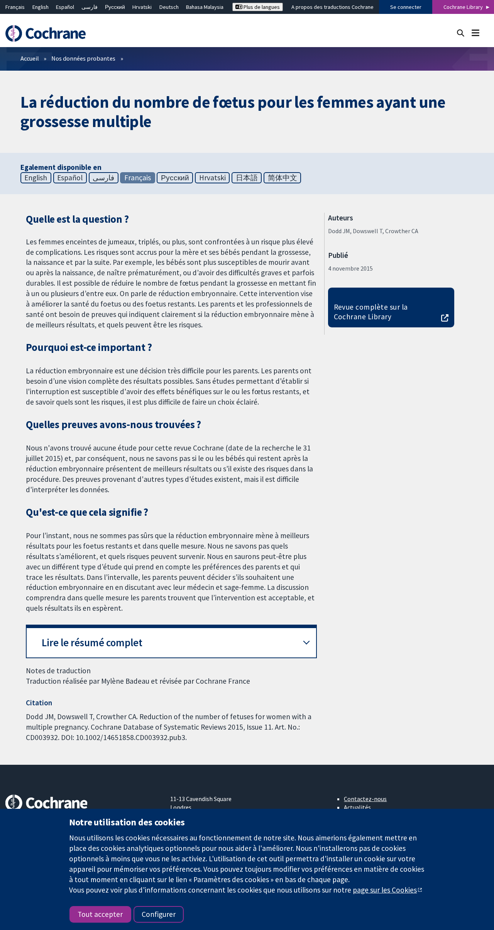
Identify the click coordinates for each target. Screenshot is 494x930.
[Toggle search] (460, 32)
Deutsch (169, 6)
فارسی (89, 6)
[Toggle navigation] (475, 32)
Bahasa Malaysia (204, 6)
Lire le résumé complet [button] (92, 642)
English (40, 6)
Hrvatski (142, 6)
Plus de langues (261, 6)
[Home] (49, 33)
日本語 (247, 177)
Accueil (29, 58)
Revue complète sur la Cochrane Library (371, 311)
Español (65, 6)
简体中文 (282, 177)
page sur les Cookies (385, 889)
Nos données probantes (83, 58)
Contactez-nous (365, 799)
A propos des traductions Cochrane (332, 6)
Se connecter (405, 6)
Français (15, 6)
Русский (115, 6)
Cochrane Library (463, 6)
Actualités (357, 807)
